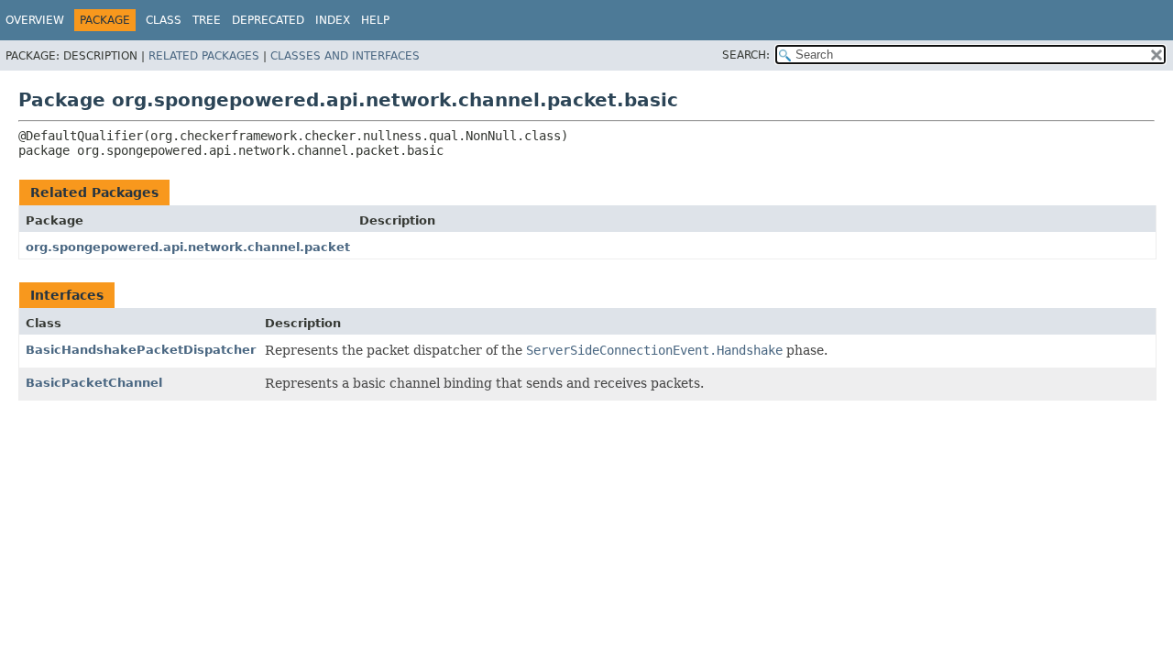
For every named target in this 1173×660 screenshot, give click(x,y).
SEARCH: (746, 55)
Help (375, 20)
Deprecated (268, 20)
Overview (34, 20)
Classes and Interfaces (345, 56)
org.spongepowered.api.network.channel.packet (188, 247)
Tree (206, 20)
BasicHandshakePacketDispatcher (141, 350)
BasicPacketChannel (94, 383)
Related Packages (203, 56)
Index (332, 20)
